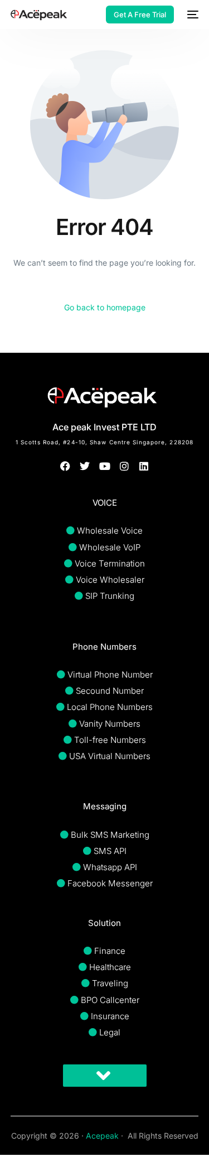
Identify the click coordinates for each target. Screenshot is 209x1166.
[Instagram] (124, 466)
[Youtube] (104, 466)
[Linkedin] (143, 466)
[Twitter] (85, 466)
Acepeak (102, 1135)
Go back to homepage (104, 307)
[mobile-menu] (191, 14)
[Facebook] (65, 466)
